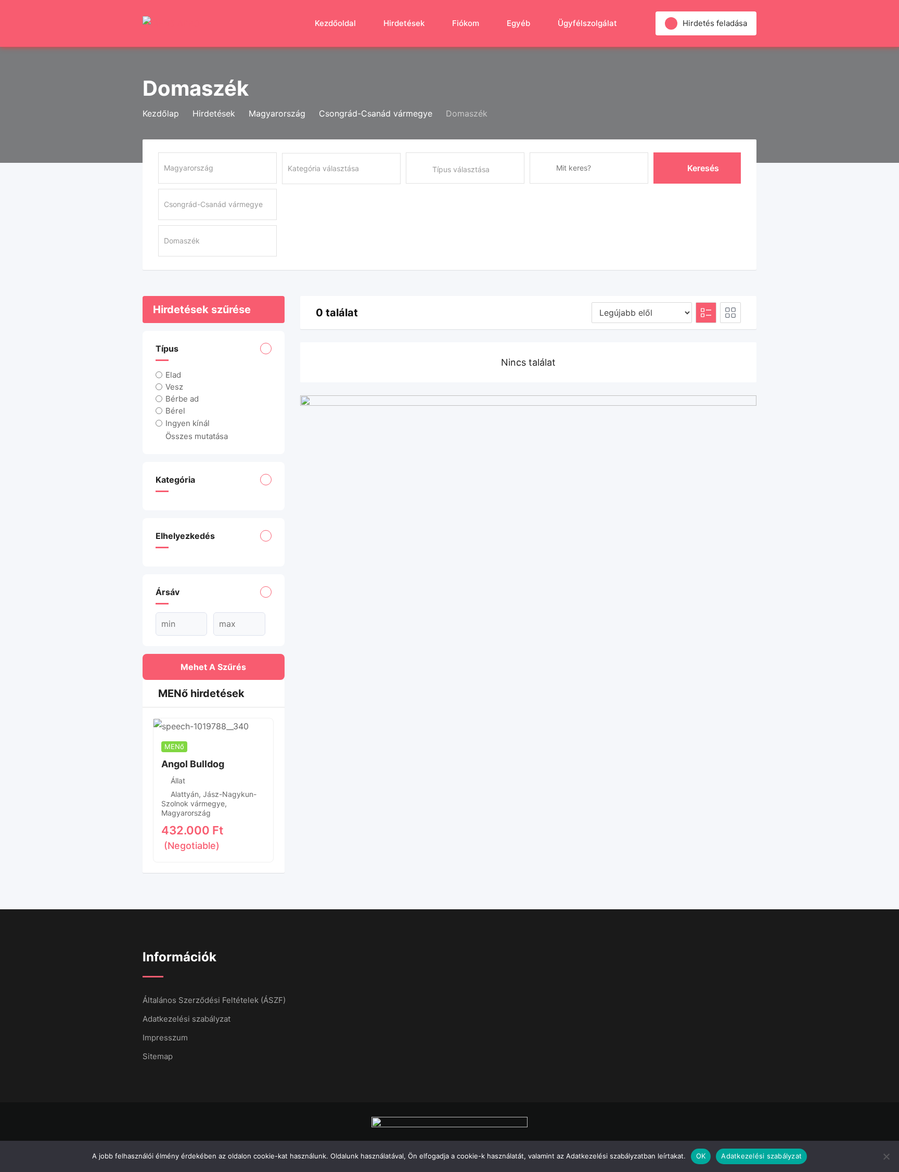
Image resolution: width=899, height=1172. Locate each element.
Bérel (175, 411)
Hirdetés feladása (715, 23)
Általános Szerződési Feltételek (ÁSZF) (214, 1000)
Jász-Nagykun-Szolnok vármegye (208, 799)
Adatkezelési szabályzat (186, 1019)
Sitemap (158, 1056)
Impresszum (165, 1037)
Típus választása (461, 169)
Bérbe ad (182, 399)
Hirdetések (404, 23)
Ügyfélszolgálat (587, 23)
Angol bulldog (192, 763)
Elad (173, 375)
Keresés (703, 168)
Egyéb (518, 23)
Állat (178, 780)
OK (701, 1156)
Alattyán (185, 794)
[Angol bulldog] (201, 725)
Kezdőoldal (335, 23)
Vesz (174, 387)
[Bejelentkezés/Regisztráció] (642, 23)
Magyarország (186, 812)
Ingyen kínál (187, 423)
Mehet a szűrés (213, 667)
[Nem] (886, 1156)
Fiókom (465, 23)
